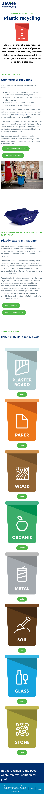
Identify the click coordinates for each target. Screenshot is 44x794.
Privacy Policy (39, 788)
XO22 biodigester (21, 114)
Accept (32, 789)
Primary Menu (40, 4)
